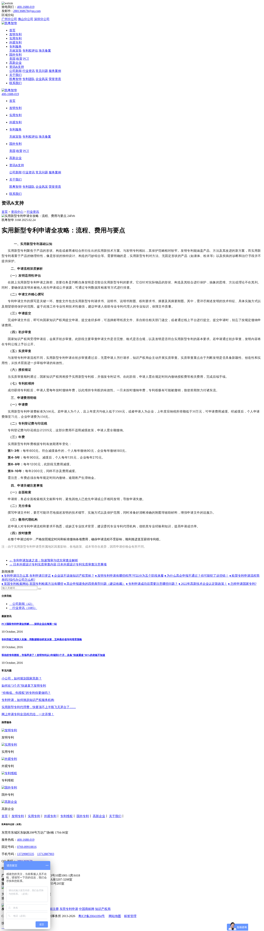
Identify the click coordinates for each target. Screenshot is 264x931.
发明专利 (15, 34)
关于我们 (15, 75)
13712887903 (45, 854)
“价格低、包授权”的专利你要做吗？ (26, 692)
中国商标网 (86, 909)
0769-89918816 (27, 846)
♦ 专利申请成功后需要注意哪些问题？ (152, 583)
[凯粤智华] (9, 23)
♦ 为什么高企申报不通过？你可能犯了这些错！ (196, 575)
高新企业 (15, 62)
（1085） (24, 608)
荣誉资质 (55, 79)
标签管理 (130, 916)
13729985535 (25, 854)
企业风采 (42, 79)
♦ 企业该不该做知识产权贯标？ (73, 575)
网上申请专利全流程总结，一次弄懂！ (28, 714)
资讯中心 (17, 211)
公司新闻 (15, 70)
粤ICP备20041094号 (91, 916)
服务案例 (55, 70)
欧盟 (19, 58)
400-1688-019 (25, 7)
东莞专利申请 (69, 909)
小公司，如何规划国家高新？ (22, 678)
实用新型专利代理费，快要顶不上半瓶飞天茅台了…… (39, 707)
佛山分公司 (25, 19)
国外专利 (15, 54)
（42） (23, 603)
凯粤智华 (15, 79)
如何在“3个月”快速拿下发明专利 (24, 685)
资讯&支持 (16, 66)
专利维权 (66, 816)
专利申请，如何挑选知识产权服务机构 (28, 700)
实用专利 (15, 38)
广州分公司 (9, 19)
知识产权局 (103, 909)
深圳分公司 (41, 19)
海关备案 (45, 50)
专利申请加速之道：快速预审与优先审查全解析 (43, 560)
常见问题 (42, 70)
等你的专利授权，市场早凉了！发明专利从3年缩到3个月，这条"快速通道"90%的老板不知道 (53, 655)
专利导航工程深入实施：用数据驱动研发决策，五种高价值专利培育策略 (42, 639)
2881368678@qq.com (27, 11)
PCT (26, 58)
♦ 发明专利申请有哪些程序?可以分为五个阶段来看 (129, 575)
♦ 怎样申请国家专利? (242, 583)
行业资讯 (28, 70)
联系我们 (15, 83)
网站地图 (115, 916)
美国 (12, 58)
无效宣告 (15, 50)
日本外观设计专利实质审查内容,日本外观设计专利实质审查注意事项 (58, 564)
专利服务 (15, 46)
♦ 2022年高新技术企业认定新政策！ (203, 583)
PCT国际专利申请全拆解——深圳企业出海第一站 (29, 623)
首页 (12, 30)
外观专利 (15, 42)
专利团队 (28, 79)
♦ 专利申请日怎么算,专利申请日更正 (26, 575)
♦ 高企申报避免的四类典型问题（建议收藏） (94, 583)
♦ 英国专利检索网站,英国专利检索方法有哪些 (32, 583)
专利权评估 (30, 50)
